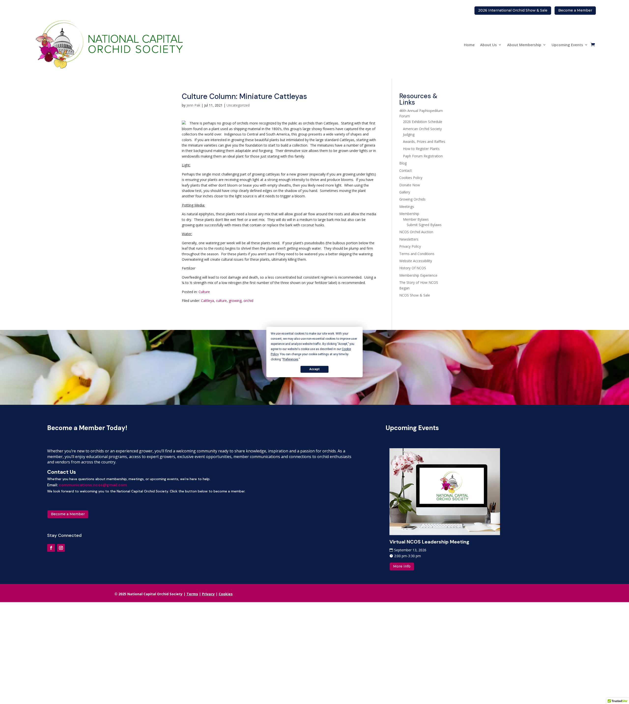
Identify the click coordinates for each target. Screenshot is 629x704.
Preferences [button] (290, 359)
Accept (314, 369)
